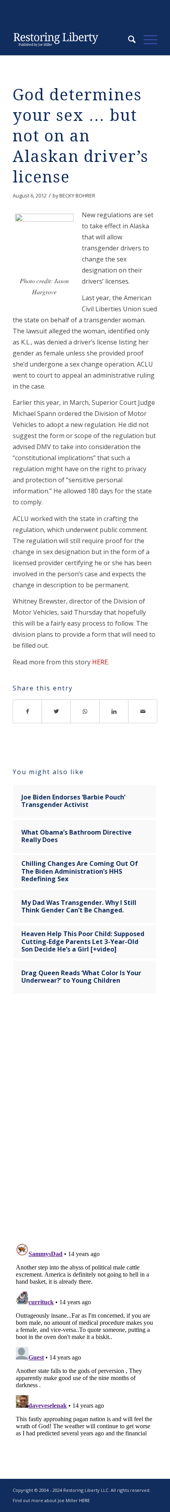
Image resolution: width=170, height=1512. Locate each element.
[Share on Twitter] (56, 711)
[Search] (128, 39)
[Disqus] (85, 1123)
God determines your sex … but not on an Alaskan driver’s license (81, 136)
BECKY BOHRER (77, 195)
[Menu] (146, 39)
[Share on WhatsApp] (85, 711)
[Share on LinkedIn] (114, 711)
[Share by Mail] (143, 711)
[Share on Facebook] (27, 711)
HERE (100, 662)
